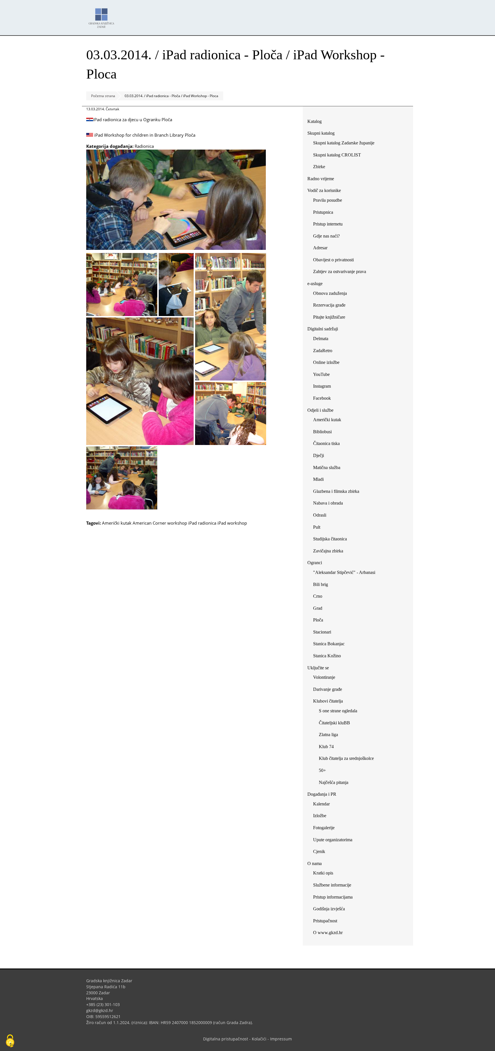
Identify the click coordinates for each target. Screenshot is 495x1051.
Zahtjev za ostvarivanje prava (339, 271)
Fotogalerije (324, 827)
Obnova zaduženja (330, 293)
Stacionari (322, 632)
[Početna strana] (102, 15)
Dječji (318, 455)
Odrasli (319, 515)
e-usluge (315, 283)
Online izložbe (326, 362)
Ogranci (314, 562)
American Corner (149, 523)
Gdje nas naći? (326, 236)
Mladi (318, 479)
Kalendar (321, 803)
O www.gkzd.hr (328, 932)
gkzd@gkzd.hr (101, 1010)
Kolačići (259, 1039)
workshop (177, 523)
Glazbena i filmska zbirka (336, 491)
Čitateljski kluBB (334, 722)
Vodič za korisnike (324, 190)
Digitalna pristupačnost (225, 1039)
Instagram (324, 387)
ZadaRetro (322, 350)
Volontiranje (324, 677)
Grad (317, 608)
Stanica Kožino (327, 655)
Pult (316, 527)
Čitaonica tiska (326, 443)
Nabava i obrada (328, 503)
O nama (314, 863)
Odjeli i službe (320, 410)
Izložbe (319, 815)
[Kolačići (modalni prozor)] (10, 1041)
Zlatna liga (328, 734)
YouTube (323, 375)
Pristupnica (323, 212)
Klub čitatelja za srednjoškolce (346, 758)
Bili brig (320, 584)
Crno (317, 596)
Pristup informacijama (333, 897)
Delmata (323, 339)
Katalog (316, 122)
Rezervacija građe (329, 305)
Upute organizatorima (332, 839)
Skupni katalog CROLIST (339, 156)
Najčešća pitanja (333, 782)
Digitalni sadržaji (322, 328)
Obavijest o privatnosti (333, 259)
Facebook (324, 399)
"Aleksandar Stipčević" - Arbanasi (344, 572)
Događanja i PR (321, 794)
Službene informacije (332, 885)
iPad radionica (202, 523)
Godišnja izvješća (329, 908)
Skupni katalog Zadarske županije (343, 142)
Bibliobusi (322, 431)
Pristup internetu (328, 223)
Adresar (320, 247)
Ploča (318, 619)
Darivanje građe (327, 689)
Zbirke (321, 167)
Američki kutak (116, 523)
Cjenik (319, 851)
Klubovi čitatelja (328, 701)
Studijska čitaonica (330, 538)
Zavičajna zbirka (328, 550)
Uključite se (318, 667)
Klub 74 (326, 746)
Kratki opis (323, 872)
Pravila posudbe (327, 200)
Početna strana (103, 95)
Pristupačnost (325, 920)
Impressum (281, 1039)
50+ (322, 770)
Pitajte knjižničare (331, 318)
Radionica (144, 146)
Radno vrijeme (320, 178)
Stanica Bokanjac (329, 643)
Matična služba (326, 467)
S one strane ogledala (338, 710)
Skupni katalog (321, 133)
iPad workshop (232, 523)
